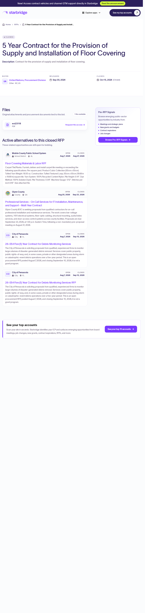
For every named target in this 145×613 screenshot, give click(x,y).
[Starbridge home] (14, 13)
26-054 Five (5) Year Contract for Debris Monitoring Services (38, 244)
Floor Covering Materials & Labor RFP (25, 163)
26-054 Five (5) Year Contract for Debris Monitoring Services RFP (40, 282)
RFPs (16, 24)
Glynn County (18, 192)
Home (8, 24)
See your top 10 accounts (119, 329)
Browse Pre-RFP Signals (116, 140)
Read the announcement (113, 3)
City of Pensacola (20, 234)
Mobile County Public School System (29, 153)
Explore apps (91, 13)
